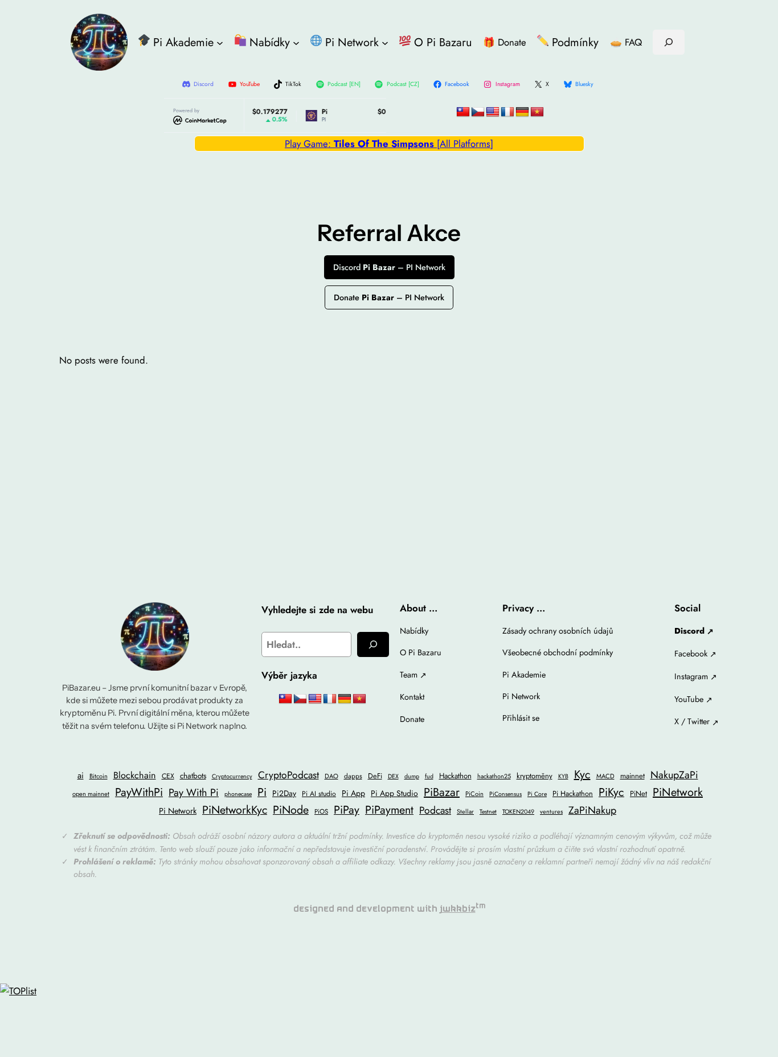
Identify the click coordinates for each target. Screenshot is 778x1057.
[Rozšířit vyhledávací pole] (669, 42)
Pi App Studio (394, 793)
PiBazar (442, 792)
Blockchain (134, 775)
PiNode (291, 810)
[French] (507, 112)
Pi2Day (284, 793)
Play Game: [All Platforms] (389, 143)
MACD (605, 776)
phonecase (238, 794)
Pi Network (177, 811)
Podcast (435, 810)
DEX (393, 776)
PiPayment (389, 810)
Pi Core (537, 794)
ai (80, 775)
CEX (168, 776)
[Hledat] (373, 644)
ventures (551, 811)
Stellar (465, 811)
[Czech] (478, 112)
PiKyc (611, 792)
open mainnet (90, 793)
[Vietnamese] (537, 112)
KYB (563, 776)
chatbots (193, 775)
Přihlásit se (520, 718)
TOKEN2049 (518, 811)
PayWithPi (139, 792)
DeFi (375, 775)
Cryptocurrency (232, 776)
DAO (331, 776)
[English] (492, 112)
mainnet (632, 775)
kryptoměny (534, 775)
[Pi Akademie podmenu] (219, 42)
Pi (262, 792)
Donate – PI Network (389, 297)
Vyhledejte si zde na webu (317, 610)
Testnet (488, 811)
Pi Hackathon (572, 793)
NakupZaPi (674, 775)
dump (411, 776)
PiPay (346, 810)
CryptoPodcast (288, 775)
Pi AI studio (319, 794)
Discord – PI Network (389, 267)
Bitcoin (98, 776)
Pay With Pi (194, 792)
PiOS (321, 811)
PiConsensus (505, 794)
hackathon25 (494, 776)
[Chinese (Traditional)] (463, 112)
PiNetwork (678, 792)
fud (429, 776)
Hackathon (455, 775)
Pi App (353, 793)
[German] (522, 112)
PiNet (638, 793)
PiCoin (474, 793)
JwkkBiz (458, 908)
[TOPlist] (18, 991)
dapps (353, 776)
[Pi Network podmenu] (385, 42)
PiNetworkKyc (234, 810)
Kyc (582, 774)
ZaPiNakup (592, 810)
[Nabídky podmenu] (296, 42)
